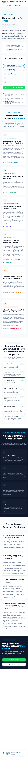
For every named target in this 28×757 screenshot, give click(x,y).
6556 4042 (18, 5)
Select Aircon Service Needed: (14, 62)
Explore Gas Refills (8, 262)
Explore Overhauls (8, 226)
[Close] (25, 751)
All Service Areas (8, 8)
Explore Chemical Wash (9, 192)
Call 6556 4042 (15, 664)
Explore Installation (9, 295)
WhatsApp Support (14, 659)
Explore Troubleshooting (10, 331)
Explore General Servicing (10, 162)
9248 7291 (11, 5)
